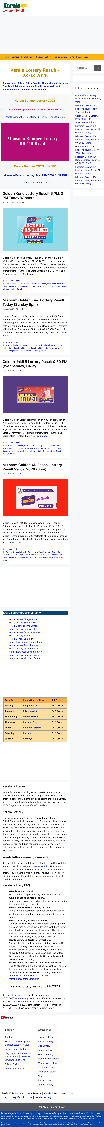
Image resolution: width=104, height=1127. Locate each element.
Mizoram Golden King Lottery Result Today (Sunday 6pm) (33, 302)
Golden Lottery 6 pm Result (34, 284)
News (41, 1076)
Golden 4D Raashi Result (15, 552)
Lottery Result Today (79, 57)
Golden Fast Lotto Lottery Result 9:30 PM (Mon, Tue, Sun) (87, 149)
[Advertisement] (52, 35)
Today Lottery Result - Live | (17, 1097)
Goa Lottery (44, 1045)
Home (6, 57)
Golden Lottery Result (25, 448)
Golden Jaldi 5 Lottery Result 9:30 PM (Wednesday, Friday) (35, 364)
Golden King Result (28, 348)
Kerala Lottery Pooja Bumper (23, 645)
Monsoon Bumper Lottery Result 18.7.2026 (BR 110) (35, 175)
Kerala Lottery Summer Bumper (25, 655)
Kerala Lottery (27, 57)
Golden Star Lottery (53, 552)
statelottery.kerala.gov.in (21, 1115)
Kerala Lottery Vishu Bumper (23, 648)
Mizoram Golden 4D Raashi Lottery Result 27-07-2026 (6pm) (88, 170)
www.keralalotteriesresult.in (34, 866)
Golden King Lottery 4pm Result (36, 345)
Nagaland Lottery (43, 57)
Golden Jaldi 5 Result (14, 445)
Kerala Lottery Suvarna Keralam (25, 632)
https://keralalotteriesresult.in (24, 979)
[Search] (97, 68)
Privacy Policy (12, 1064)
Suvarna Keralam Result (29, 86)
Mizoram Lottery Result (12, 289)
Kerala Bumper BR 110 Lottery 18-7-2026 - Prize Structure (35, 117)
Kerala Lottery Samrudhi (21, 638)
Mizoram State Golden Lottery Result (45, 451)
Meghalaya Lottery (47, 1063)
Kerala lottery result (12, 995)
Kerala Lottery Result (55, 1107)
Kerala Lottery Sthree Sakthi (23, 622)
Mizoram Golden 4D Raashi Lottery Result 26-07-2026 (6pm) (88, 180)
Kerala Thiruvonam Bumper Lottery (26, 642)
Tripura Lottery (45, 1084)
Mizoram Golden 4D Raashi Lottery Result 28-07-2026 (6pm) (88, 160)
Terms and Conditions (16, 1068)
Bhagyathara (9, 83)
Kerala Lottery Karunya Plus (23, 629)
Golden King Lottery (13, 345)
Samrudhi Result (12, 89)
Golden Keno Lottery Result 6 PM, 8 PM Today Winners (33, 195)
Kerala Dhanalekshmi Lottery (23, 626)
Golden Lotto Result (45, 348)
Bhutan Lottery (45, 1041)
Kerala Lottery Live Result (21, 1125)
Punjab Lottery (60, 57)
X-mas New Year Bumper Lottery (25, 651)
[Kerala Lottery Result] (16, 7)
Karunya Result (52, 86)
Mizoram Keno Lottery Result (55, 286)
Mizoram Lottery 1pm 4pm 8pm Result (31, 557)
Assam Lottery (45, 1037)
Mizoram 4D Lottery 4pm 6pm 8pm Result (21, 554)
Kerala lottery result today (28, 998)
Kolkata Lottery (45, 1054)
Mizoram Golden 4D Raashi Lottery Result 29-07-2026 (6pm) (32, 467)
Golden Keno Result (13, 284)
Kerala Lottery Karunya (20, 635)
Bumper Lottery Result (34, 89)
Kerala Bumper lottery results (35, 182)
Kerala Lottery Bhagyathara (23, 619)
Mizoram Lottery (12, 281)
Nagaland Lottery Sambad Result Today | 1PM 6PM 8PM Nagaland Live (18, 1056)
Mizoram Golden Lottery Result (28, 286)
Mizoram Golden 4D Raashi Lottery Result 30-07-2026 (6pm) (88, 139)
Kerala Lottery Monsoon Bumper (25, 658)
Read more (28, 274)
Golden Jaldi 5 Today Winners (37, 445)
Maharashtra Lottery (48, 1058)
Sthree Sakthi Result (29, 83)
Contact (15, 57)
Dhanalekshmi (49, 83)
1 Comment (10, 454)
